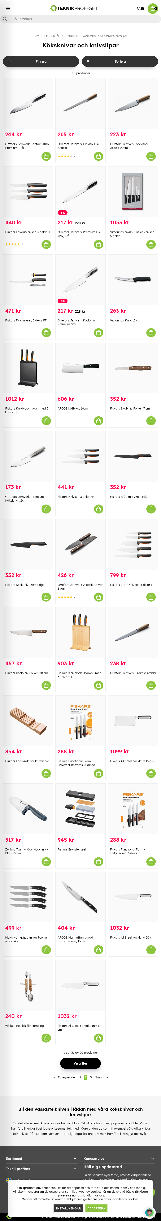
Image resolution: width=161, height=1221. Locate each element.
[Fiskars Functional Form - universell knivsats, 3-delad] (80, 721)
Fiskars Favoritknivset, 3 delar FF (28, 232)
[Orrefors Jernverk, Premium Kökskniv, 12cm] (28, 456)
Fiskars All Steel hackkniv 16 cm (132, 761)
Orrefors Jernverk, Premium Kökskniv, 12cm (24, 498)
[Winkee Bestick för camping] (28, 985)
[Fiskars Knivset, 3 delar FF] (80, 456)
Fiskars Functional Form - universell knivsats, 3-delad (76, 763)
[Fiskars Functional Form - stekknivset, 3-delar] (133, 809)
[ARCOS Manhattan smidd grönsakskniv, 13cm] (80, 897)
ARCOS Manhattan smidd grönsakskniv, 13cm (75, 939)
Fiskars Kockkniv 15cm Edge (24, 585)
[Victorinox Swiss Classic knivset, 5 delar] (133, 191)
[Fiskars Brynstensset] (80, 809)
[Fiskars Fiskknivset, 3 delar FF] (28, 280)
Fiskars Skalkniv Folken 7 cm (130, 408)
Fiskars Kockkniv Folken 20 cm (26, 673)
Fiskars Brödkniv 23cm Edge (129, 497)
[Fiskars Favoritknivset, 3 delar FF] (28, 191)
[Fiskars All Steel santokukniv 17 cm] (80, 985)
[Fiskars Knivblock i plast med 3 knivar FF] (28, 368)
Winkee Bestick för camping (24, 1026)
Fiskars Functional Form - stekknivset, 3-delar (127, 851)
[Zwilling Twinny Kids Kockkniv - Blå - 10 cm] (28, 809)
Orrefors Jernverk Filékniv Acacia (133, 673)
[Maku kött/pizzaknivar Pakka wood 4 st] (28, 897)
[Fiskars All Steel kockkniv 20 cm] (133, 897)
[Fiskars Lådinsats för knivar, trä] (28, 721)
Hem (36, 36)
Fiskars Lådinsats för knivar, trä (27, 761)
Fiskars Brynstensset (72, 849)
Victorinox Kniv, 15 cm (125, 320)
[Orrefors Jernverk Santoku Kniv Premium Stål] (28, 103)
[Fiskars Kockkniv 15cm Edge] (28, 544)
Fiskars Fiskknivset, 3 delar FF (26, 320)
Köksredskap (89, 36)
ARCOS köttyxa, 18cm (73, 408)
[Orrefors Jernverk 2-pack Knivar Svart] (80, 544)
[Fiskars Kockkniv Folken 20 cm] (28, 632)
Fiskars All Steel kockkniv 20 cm (132, 937)
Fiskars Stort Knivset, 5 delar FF (132, 585)
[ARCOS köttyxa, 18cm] (80, 368)
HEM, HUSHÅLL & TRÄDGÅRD (60, 36)
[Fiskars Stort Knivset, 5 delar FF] (133, 544)
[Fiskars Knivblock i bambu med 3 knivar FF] (80, 632)
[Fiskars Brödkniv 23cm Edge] (133, 456)
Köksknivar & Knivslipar (113, 36)
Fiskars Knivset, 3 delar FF (76, 497)
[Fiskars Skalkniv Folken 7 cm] (133, 368)
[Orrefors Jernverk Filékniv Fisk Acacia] (80, 103)
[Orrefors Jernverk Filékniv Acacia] (133, 632)
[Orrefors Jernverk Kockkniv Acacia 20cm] (133, 103)
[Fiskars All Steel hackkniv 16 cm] (133, 721)
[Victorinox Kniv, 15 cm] (133, 280)
